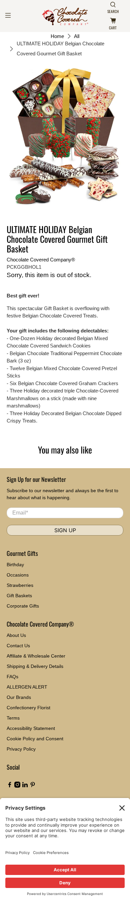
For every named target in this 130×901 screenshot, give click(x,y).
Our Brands (19, 697)
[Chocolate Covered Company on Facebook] (10, 786)
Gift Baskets (19, 595)
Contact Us (18, 645)
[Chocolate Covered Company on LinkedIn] (25, 786)
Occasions (18, 575)
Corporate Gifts (23, 606)
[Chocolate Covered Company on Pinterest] (33, 786)
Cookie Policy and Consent (35, 738)
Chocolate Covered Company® (41, 259)
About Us (16, 635)
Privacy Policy (21, 749)
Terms (13, 718)
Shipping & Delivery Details (35, 666)
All (76, 36)
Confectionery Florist (28, 707)
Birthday (15, 564)
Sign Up (65, 530)
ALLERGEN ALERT (27, 687)
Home (57, 36)
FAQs (12, 676)
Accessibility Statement (31, 728)
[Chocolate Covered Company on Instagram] (17, 786)
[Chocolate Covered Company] (65, 16)
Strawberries (20, 585)
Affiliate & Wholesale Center (36, 656)
